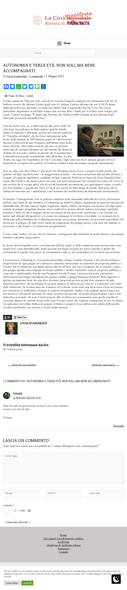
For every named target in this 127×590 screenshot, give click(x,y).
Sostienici (63, 549)
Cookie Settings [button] (12, 583)
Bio (8, 317)
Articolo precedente (22, 365)
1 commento (36, 76)
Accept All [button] (27, 583)
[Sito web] (106, 494)
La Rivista (63, 542)
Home (63, 535)
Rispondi (118, 426)
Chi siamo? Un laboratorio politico (63, 539)
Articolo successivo (105, 365)
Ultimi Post (21, 317)
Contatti (63, 552)
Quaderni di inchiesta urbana (63, 545)
